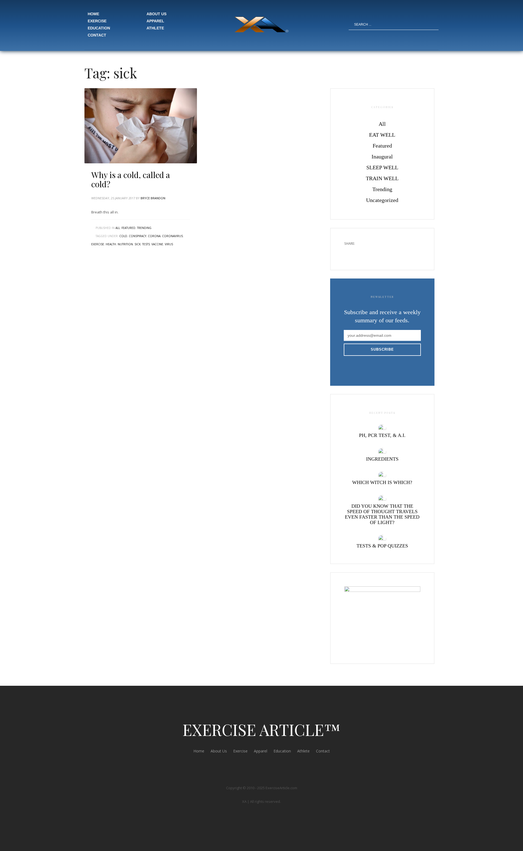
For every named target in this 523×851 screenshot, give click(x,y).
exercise (97, 244)
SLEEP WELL (382, 167)
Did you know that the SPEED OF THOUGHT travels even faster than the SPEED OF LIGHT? (382, 514)
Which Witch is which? (382, 482)
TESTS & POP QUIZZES (382, 546)
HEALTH (111, 244)
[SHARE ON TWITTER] (348, 252)
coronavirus (172, 236)
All (117, 228)
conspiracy (137, 236)
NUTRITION (125, 244)
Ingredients (382, 459)
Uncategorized (382, 200)
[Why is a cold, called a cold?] (140, 125)
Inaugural (382, 157)
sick (138, 244)
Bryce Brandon (153, 198)
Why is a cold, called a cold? (130, 179)
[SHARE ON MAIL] (386, 252)
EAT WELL (382, 135)
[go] (435, 24)
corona (154, 236)
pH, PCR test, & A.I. (382, 435)
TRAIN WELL (382, 178)
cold (123, 236)
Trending (144, 228)
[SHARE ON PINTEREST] (377, 252)
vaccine (157, 244)
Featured (128, 228)
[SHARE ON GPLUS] (367, 252)
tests (146, 244)
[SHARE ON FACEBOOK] (358, 252)
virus (169, 244)
